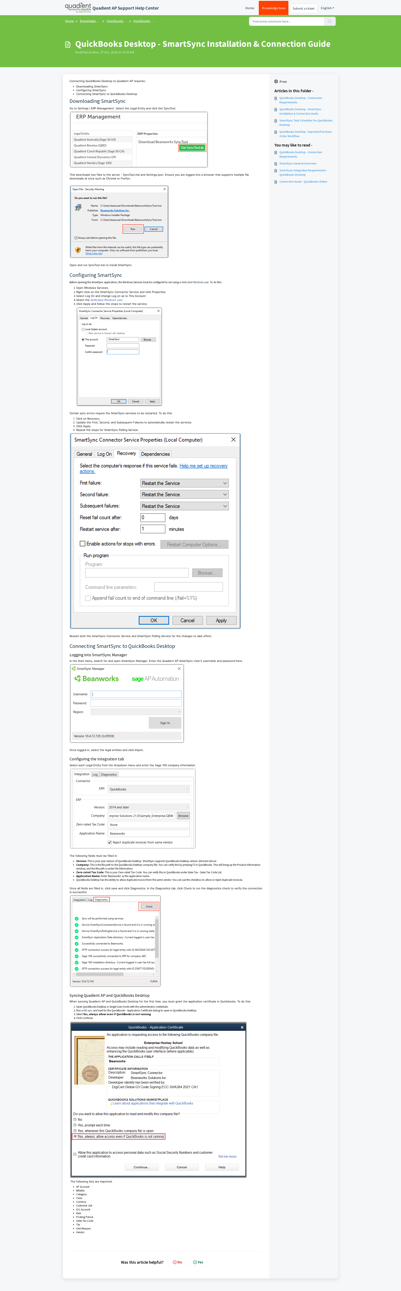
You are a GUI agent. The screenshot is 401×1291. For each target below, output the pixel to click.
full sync (88, 1010)
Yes (200, 1262)
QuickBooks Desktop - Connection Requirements (300, 100)
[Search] (330, 21)
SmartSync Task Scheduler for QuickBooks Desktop (306, 123)
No (180, 1262)
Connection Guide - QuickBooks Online (303, 181)
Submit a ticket (304, 8)
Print (283, 82)
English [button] (326, 8)
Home (249, 8)
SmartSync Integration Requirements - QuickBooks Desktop (303, 172)
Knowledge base (274, 8)
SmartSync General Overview (297, 163)
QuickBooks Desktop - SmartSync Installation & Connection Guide (300, 111)
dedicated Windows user (195, 282)
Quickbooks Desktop (121, 21)
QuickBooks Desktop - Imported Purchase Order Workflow (305, 134)
